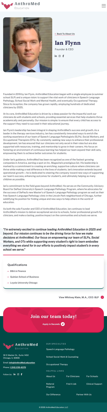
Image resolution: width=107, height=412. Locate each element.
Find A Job (71, 383)
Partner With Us (83, 394)
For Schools (92, 376)
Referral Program (50, 385)
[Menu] (104, 5)
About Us (50, 376)
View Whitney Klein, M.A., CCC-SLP (79, 297)
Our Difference (53, 394)
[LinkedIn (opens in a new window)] (56, 56)
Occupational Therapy (57, 364)
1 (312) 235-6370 (18, 367)
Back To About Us (66, 33)
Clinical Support (94, 383)
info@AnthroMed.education (22, 362)
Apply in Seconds (51, 324)
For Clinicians (72, 376)
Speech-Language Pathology (60, 349)
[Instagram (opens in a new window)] (60, 56)
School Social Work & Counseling (62, 356)
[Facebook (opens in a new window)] (63, 56)
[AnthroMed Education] (20, 5)
